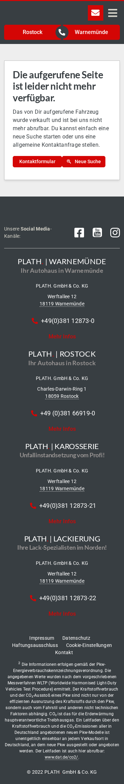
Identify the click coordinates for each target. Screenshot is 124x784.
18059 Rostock (62, 396)
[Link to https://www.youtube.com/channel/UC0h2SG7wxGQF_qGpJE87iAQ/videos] (97, 232)
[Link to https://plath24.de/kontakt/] (95, 13)
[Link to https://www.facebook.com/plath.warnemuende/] (79, 232)
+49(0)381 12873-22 (67, 598)
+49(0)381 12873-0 (67, 320)
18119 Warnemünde (62, 303)
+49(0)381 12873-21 (67, 505)
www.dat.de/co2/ (61, 757)
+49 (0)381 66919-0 (67, 413)
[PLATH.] (39, 7)
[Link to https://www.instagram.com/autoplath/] (115, 232)
